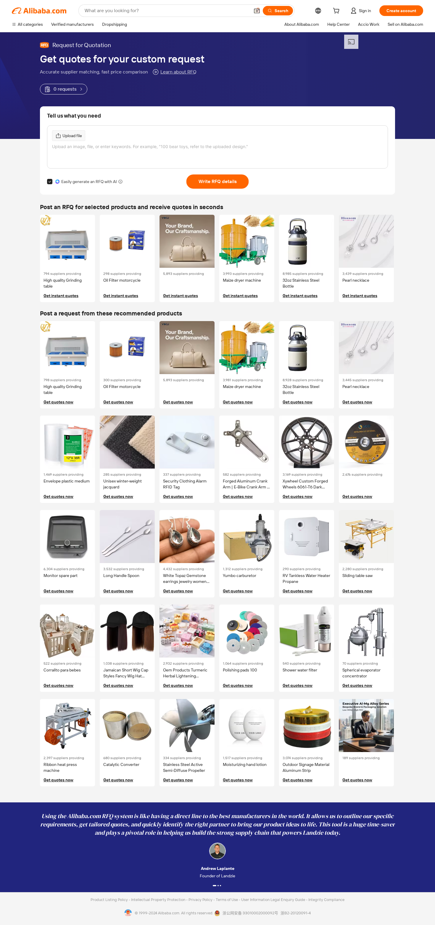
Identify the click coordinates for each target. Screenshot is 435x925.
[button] (256, 10)
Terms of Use (227, 899)
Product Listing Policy (110, 899)
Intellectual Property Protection (158, 899)
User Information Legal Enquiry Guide (273, 899)
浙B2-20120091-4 (296, 913)
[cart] (337, 11)
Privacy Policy (200, 899)
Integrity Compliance (326, 899)
